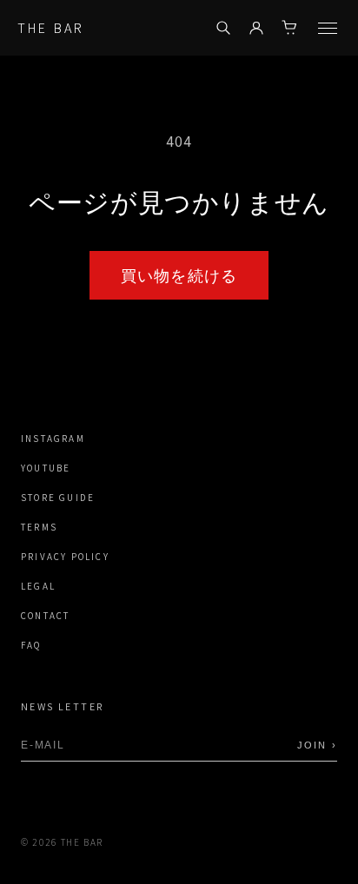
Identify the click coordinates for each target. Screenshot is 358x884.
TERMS (39, 527)
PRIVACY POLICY (65, 557)
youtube (45, 468)
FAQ (31, 645)
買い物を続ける (179, 276)
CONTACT (45, 616)
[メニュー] (328, 28)
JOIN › (317, 745)
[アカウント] (256, 28)
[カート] (289, 28)
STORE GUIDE (58, 498)
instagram (53, 439)
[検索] (223, 28)
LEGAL (38, 586)
